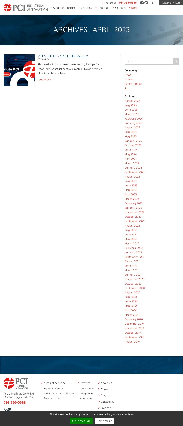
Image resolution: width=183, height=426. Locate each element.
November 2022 (134, 212)
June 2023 (131, 185)
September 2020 (135, 288)
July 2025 (131, 132)
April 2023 (131, 194)
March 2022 (132, 243)
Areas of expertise (64, 7)
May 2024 (131, 154)
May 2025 (131, 136)
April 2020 (131, 310)
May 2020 (131, 306)
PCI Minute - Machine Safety (63, 56)
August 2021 (132, 261)
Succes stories (133, 83)
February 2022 (134, 248)
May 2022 (131, 239)
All (126, 88)
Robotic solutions (54, 398)
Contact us (110, 2)
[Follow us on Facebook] (142, 2)
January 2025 (133, 141)
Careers (120, 7)
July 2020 (131, 297)
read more (44, 79)
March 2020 (132, 314)
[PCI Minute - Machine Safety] (21, 70)
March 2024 (132, 163)
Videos (129, 79)
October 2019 (133, 332)
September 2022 (135, 221)
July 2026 (131, 105)
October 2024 (133, 145)
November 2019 (134, 328)
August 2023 (132, 176)
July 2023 (131, 181)
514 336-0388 (128, 2)
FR (153, 2)
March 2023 (132, 199)
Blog (134, 7)
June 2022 (131, 234)
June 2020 (131, 301)
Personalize (104, 421)
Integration (86, 393)
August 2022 (132, 225)
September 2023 (135, 172)
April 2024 (131, 158)
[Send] (176, 61)
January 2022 (133, 252)
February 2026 (134, 118)
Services (86, 7)
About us (103, 7)
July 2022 (131, 230)
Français (106, 408)
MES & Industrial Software (59, 393)
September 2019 (134, 337)
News (128, 75)
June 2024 (131, 149)
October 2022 (133, 216)
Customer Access (171, 2)
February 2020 (134, 319)
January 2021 (133, 274)
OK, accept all (81, 421)
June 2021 (131, 265)
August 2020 (132, 292)
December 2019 (134, 323)
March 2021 (132, 270)
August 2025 (132, 127)
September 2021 (134, 256)
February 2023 (134, 203)
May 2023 (131, 190)
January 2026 (133, 123)
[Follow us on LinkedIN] (146, 2)
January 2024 (133, 167)
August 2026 (132, 100)
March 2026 (132, 114)
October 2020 (133, 283)
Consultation (87, 388)
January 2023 (133, 207)
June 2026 (131, 109)
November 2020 (134, 279)
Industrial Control (54, 388)
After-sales (86, 398)
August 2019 (132, 341)
